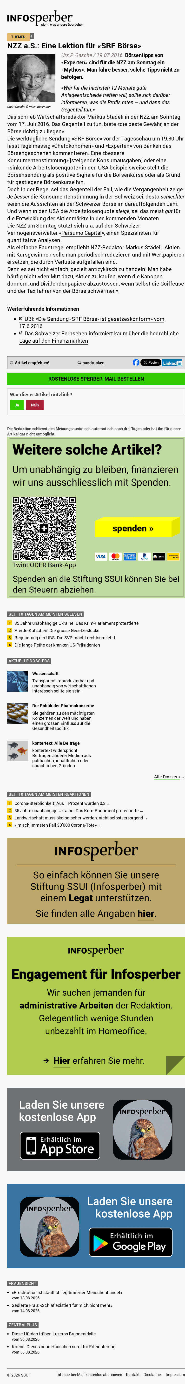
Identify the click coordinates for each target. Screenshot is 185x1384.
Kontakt (133, 1374)
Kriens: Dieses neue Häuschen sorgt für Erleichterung (63, 1346)
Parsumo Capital (81, 232)
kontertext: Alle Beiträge (56, 743)
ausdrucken (94, 362)
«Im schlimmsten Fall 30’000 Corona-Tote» (55, 825)
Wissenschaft (45, 673)
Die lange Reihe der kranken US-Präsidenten (57, 645)
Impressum (175, 1374)
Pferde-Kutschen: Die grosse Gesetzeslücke (56, 630)
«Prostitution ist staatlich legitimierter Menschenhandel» (67, 1292)
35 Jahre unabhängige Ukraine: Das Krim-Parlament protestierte (76, 623)
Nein (35, 405)
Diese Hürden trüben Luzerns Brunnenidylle (54, 1334)
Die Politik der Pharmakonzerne (63, 705)
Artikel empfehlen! (32, 362)
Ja (17, 405)
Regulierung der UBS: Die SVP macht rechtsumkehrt (64, 637)
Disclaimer (153, 1374)
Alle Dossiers (167, 777)
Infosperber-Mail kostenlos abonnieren (89, 1374)
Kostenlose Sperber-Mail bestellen (96, 378)
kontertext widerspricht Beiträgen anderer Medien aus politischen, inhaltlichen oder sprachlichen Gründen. (61, 757)
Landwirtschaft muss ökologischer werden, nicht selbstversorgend (78, 818)
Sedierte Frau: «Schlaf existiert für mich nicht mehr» (62, 1305)
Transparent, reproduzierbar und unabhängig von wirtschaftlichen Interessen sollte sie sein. (64, 686)
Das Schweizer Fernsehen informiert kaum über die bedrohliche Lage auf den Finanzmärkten (99, 337)
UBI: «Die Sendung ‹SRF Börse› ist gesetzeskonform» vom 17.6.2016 (91, 322)
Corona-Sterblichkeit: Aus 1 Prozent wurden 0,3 (60, 803)
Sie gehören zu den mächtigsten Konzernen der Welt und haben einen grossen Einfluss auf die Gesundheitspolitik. (63, 720)
